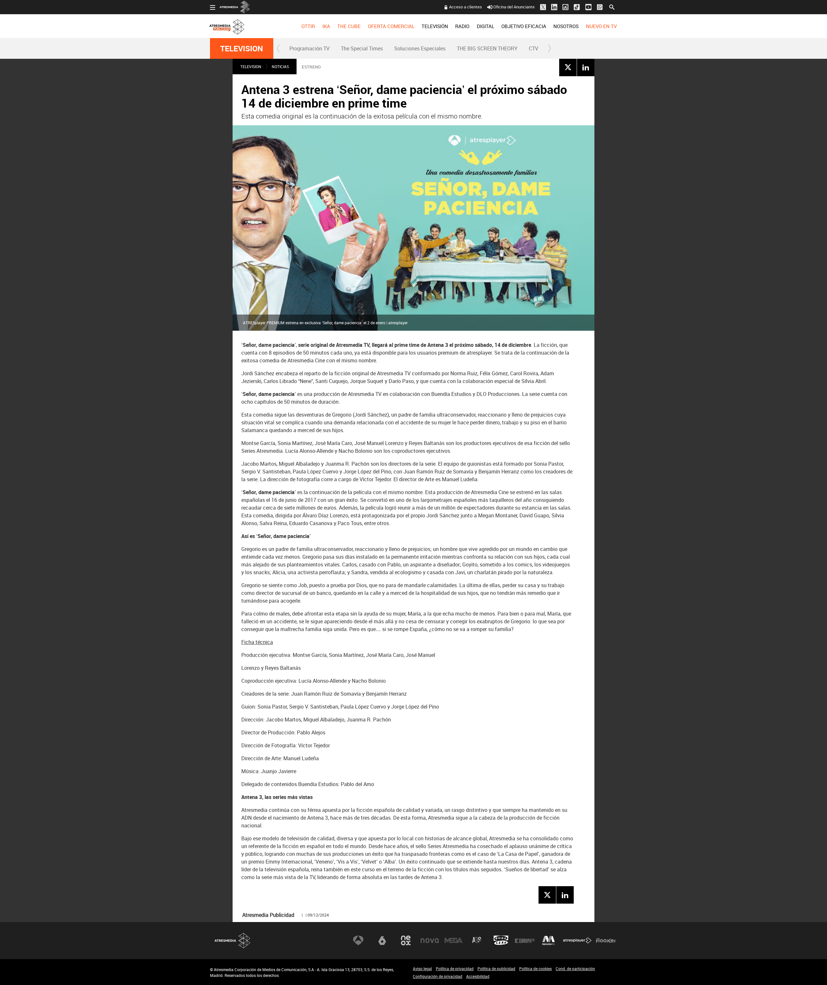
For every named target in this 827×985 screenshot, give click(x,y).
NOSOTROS (566, 26)
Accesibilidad (477, 976)
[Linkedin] (585, 67)
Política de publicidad (496, 968)
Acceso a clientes (465, 7)
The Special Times (362, 48)
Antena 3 (358, 940)
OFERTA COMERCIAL (391, 26)
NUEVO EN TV (601, 26)
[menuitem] (308, 26)
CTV (533, 48)
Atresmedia (232, 940)
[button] (278, 48)
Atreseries (477, 940)
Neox (405, 940)
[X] (568, 67)
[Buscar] (612, 6)
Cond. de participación (575, 968)
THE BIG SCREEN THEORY (487, 48)
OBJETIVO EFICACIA (523, 26)
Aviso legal (422, 968)
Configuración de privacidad (437, 976)
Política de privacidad (455, 968)
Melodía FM (548, 940)
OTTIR (308, 26)
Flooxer (605, 940)
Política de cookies (535, 968)
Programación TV (309, 48)
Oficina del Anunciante (514, 7)
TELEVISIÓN (435, 26)
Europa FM (524, 940)
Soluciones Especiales (419, 48)
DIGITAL (485, 26)
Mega (453, 940)
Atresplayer (577, 940)
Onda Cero (501, 940)
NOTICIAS (280, 66)
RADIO (462, 26)
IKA (326, 26)
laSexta (382, 940)
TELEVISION (241, 48)
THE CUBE (349, 26)
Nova (429, 940)
